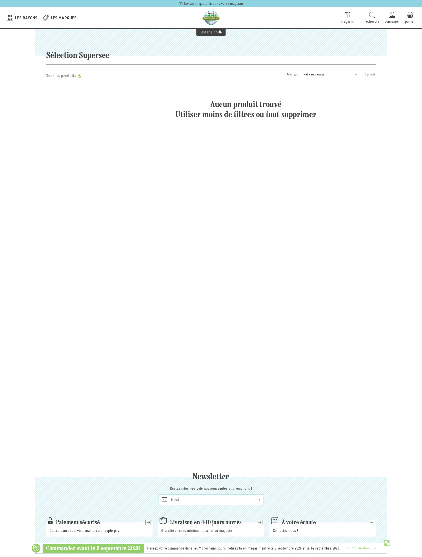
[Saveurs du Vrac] (211, 18)
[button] (372, 18)
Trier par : (293, 74)
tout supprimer (291, 115)
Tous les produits (61, 76)
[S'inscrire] (255, 499)
